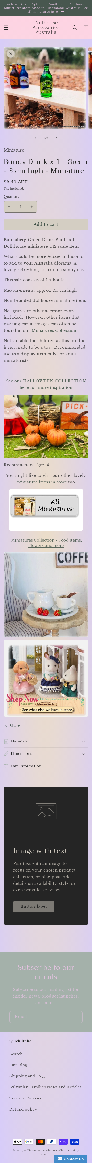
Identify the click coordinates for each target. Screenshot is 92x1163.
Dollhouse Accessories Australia (44, 1150)
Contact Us (73, 1159)
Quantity (12, 197)
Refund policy (23, 1109)
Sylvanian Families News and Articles (45, 1087)
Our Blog (18, 1065)
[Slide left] (35, 138)
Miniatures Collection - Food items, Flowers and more (46, 543)
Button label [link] (34, 906)
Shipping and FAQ (27, 1076)
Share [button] (15, 726)
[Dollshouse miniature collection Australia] (46, 426)
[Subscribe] (76, 1017)
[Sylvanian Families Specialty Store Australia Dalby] (46, 678)
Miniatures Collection (54, 330)
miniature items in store (42, 482)
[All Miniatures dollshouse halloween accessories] (46, 530)
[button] (6, 27)
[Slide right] (56, 138)
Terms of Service (25, 1098)
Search (16, 1054)
